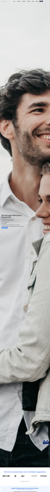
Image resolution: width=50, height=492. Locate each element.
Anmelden (18, 1)
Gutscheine (23, 1)
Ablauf (33, 1)
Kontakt (37, 1)
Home (14, 1)
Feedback (28, 1)
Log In (41, 1)
